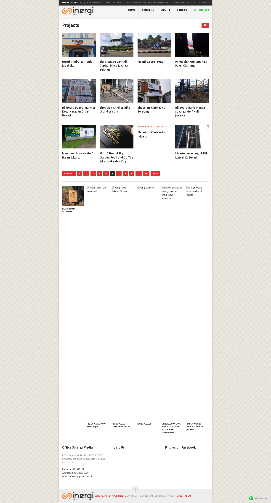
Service (165, 10)
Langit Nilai (184, 496)
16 (146, 173)
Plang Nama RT (82, 3)
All (205, 25)
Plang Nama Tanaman (172, 3)
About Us (148, 10)
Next (155, 173)
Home (131, 10)
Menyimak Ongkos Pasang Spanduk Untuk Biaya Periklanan (125, 3)
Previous (69, 173)
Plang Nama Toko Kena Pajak (202, 3)
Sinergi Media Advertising (110, 496)
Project (182, 10)
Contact (203, 10)
